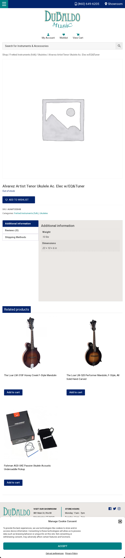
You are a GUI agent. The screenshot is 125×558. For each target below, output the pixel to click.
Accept (62, 546)
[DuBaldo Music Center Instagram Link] (120, 509)
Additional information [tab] (18, 223)
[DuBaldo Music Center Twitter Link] (115, 509)
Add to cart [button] (13, 392)
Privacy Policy (71, 553)
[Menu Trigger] (4, 4)
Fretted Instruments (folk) (26, 213)
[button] (120, 521)
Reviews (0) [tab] (12, 230)
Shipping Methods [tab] (15, 237)
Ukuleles (44, 213)
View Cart (78, 37)
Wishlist (64, 37)
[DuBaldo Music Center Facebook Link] (111, 509)
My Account (48, 37)
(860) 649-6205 (88, 4)
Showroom (115, 4)
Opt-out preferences (55, 553)
